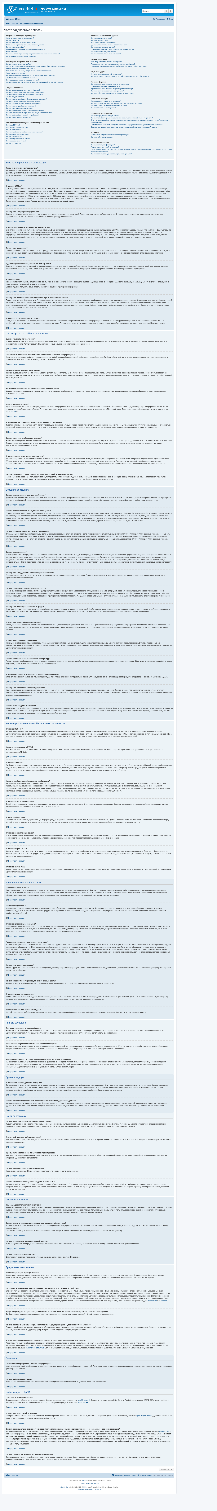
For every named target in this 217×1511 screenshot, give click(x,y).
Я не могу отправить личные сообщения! (106, 62)
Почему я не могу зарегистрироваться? (21, 42)
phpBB (13, 412)
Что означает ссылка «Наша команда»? (106, 54)
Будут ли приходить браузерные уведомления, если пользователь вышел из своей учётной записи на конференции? (129, 121)
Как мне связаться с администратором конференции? (111, 154)
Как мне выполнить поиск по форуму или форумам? (110, 84)
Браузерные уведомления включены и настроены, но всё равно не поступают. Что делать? (125, 127)
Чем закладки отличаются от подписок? (106, 101)
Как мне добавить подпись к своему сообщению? (24, 94)
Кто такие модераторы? (99, 40)
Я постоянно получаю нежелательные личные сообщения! (113, 64)
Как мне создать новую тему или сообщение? (23, 90)
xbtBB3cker (64, 1487)
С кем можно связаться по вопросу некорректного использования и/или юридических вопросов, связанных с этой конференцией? (131, 150)
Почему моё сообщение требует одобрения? (22, 115)
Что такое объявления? (14, 136)
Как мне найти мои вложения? (102, 137)
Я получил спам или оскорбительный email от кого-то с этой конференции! (119, 66)
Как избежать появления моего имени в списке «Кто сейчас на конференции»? (35, 66)
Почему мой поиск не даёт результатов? (106, 86)
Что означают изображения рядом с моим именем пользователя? (30, 75)
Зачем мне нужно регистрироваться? (20, 38)
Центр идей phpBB (144, 1416)
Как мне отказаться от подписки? (103, 108)
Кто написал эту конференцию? (103, 145)
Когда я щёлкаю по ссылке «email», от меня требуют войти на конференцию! (34, 82)
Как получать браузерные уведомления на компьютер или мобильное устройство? (122, 118)
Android (164, 1301)
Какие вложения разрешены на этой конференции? (110, 135)
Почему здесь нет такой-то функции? (105, 147)
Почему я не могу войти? (15, 47)
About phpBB (83, 1403)
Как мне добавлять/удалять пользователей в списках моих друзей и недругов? (120, 76)
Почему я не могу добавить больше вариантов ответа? (26, 99)
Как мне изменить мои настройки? (18, 64)
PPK (85, 1487)
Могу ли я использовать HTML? (17, 127)
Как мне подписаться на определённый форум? (109, 105)
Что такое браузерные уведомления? (105, 116)
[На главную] (23, 9)
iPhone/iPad (152, 1301)
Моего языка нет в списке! (15, 73)
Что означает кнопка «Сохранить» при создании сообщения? (29, 113)
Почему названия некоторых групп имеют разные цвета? (112, 49)
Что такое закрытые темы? (16, 141)
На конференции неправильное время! (20, 68)
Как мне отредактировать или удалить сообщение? (25, 92)
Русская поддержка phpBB (89, 1483)
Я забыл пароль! (12, 52)
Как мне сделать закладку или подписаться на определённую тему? (116, 103)
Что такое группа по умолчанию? (103, 52)
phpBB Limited (84, 1400)
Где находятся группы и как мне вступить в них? (109, 45)
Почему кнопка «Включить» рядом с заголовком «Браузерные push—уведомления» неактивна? (127, 125)
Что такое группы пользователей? (103, 42)
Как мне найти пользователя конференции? (107, 91)
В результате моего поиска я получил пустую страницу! (112, 89)
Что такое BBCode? (13, 125)
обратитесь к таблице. (35, 1348)
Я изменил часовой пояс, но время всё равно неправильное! (29, 71)
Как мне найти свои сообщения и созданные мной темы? (112, 93)
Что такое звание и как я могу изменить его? (22, 80)
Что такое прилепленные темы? (18, 139)
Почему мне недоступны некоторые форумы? (23, 103)
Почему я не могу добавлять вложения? (21, 106)
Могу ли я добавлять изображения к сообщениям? (24, 132)
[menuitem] (18, 19)
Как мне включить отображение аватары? (21, 77)
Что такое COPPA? (13, 40)
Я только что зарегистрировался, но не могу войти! (25, 45)
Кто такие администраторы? (101, 38)
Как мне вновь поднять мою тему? (19, 117)
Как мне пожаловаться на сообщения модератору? (25, 110)
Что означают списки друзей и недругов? (106, 74)
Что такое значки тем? (14, 143)
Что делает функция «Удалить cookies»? (21, 56)
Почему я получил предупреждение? (19, 108)
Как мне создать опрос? (15, 97)
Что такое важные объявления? (17, 134)
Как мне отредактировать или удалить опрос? (23, 101)
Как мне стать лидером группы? (103, 47)
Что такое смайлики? (13, 129)
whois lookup (164, 1431)
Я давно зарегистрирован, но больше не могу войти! (25, 49)
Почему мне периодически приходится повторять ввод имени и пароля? (33, 54)
